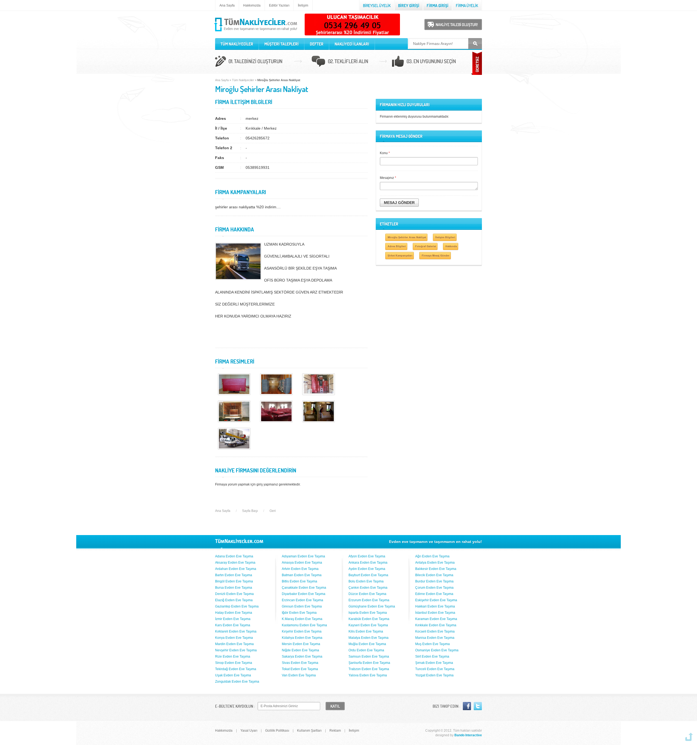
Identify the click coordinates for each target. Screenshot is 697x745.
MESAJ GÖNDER (399, 202)
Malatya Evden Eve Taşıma (368, 638)
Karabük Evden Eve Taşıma (368, 619)
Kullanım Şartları (309, 730)
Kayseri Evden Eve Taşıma (368, 625)
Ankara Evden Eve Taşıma (367, 562)
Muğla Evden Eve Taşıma (367, 644)
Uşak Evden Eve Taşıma (233, 675)
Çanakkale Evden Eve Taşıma (304, 588)
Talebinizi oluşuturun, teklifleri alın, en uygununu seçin (348, 62)
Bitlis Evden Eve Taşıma (299, 581)
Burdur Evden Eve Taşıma (434, 581)
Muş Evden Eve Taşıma (432, 644)
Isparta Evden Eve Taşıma (367, 613)
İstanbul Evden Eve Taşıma (435, 613)
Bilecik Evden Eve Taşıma (434, 575)
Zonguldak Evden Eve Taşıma (237, 681)
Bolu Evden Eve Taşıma (366, 581)
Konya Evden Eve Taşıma (234, 638)
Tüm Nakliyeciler (243, 80)
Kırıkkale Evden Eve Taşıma (435, 625)
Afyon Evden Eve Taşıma (366, 556)
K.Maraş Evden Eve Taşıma (302, 619)
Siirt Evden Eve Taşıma (432, 656)
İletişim (303, 5)
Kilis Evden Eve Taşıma (365, 631)
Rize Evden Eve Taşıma (232, 656)
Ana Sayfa (227, 5)
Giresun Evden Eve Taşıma (302, 606)
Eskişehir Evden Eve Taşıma (436, 600)
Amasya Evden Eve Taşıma (302, 562)
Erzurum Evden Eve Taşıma (368, 600)
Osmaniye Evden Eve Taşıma (436, 650)
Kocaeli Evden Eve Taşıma (435, 631)
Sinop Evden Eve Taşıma (233, 663)
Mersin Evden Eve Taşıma (301, 644)
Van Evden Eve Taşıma (299, 675)
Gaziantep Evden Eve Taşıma (237, 606)
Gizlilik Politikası (277, 730)
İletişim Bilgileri (445, 237)
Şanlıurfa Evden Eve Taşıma (369, 663)
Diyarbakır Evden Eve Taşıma (303, 594)
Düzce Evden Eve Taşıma (367, 594)
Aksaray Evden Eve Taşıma (235, 562)
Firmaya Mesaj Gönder (436, 255)
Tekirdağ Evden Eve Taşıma (235, 669)
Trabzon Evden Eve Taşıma (368, 669)
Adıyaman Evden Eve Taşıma (303, 556)
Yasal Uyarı (248, 730)
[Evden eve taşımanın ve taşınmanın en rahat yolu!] (256, 31)
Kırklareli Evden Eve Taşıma (235, 631)
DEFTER (316, 44)
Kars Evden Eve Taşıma (232, 625)
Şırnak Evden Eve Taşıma (434, 663)
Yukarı (689, 737)
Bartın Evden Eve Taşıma (233, 575)
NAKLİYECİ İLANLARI (352, 44)
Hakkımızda (252, 5)
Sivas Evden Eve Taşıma (300, 663)
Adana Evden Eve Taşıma (234, 556)
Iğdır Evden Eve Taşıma (299, 613)
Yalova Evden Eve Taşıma (367, 675)
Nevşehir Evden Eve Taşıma (236, 650)
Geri (273, 511)
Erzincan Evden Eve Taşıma (302, 600)
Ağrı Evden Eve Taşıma (432, 556)
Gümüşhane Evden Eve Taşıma (371, 606)
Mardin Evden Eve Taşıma (234, 644)
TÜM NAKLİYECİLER (237, 44)
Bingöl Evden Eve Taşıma (234, 581)
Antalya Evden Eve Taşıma (435, 562)
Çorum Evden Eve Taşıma (434, 588)
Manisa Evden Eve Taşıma (434, 638)
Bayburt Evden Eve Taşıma (368, 575)
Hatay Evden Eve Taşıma (233, 613)
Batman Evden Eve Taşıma (302, 575)
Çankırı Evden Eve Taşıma (367, 588)
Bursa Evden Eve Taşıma (233, 588)
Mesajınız (388, 178)
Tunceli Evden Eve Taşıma (434, 669)
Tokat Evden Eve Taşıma (300, 669)
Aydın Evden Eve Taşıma (366, 569)
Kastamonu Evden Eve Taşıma (304, 625)
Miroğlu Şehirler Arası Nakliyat (407, 237)
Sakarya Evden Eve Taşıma (302, 656)
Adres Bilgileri (397, 246)
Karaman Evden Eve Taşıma (436, 619)
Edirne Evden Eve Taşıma (434, 594)
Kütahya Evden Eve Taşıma (302, 638)
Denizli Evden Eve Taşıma (234, 594)
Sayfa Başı (250, 511)
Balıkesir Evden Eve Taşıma (435, 569)
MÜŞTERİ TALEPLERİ (281, 44)
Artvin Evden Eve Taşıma (300, 569)
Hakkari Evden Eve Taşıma (435, 606)
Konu (385, 153)
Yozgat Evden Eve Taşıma (434, 675)
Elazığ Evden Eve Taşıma (234, 600)
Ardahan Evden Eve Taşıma (235, 569)
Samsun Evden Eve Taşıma (368, 656)
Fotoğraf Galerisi (425, 246)
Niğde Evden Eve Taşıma (300, 650)
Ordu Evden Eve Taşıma (366, 650)
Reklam (335, 730)
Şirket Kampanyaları (400, 255)
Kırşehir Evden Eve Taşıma (302, 631)
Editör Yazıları (279, 5)
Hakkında (451, 246)
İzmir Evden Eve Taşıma (232, 619)
